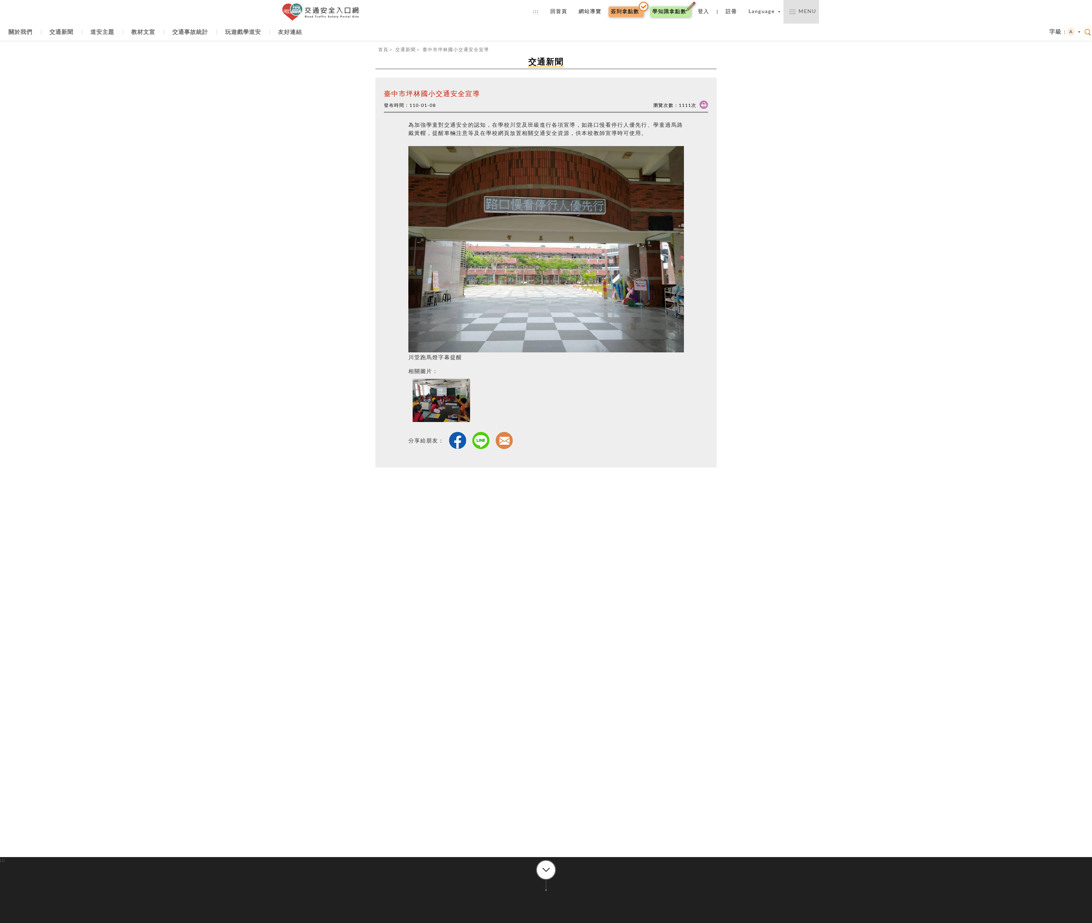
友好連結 (290, 32)
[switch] (801, 12)
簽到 (625, 11)
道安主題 (102, 32)
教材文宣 (143, 32)
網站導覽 (590, 11)
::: (536, 11)
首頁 (383, 49)
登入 (703, 11)
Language (761, 11)
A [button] (1071, 32)
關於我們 (20, 32)
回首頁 (558, 11)
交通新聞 (61, 32)
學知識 (669, 11)
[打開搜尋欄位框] (1088, 32)
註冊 (731, 11)
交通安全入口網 (322, 12)
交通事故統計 (190, 32)
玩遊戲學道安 (243, 32)
